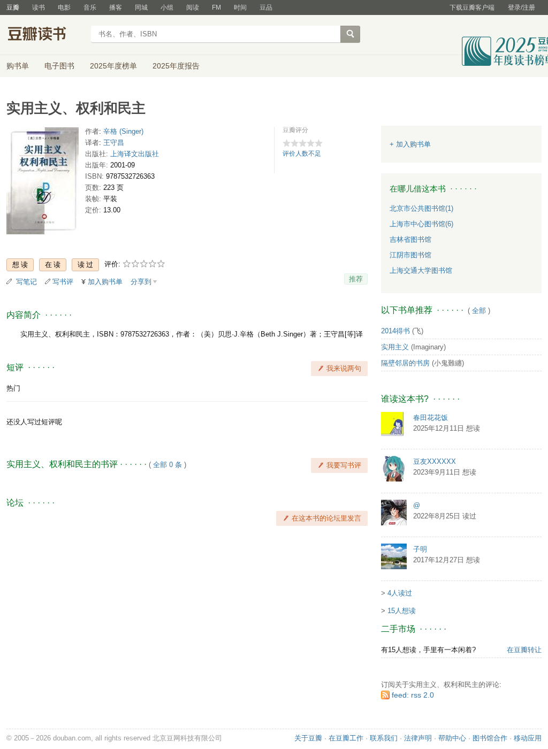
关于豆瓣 (308, 738)
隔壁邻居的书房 (405, 363)
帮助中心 (452, 738)
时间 (240, 7)
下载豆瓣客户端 (472, 7)
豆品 (266, 7)
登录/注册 (521, 7)
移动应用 (528, 738)
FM (216, 7)
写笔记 (26, 282)
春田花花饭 (430, 418)
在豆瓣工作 (346, 738)
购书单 (17, 66)
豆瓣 (12, 7)
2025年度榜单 (113, 66)
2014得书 (395, 331)
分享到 (141, 282)
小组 (167, 7)
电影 (64, 7)
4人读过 (399, 593)
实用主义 (395, 347)
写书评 (62, 282)
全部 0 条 (167, 465)
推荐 (356, 279)
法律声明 (418, 738)
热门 (13, 388)
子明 (420, 549)
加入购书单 (105, 282)
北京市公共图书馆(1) (421, 208)
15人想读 (401, 611)
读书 (38, 7)
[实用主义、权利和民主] (42, 183)
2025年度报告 (176, 66)
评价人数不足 (302, 153)
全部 (479, 311)
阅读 (192, 7)
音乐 (89, 7)
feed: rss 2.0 (413, 695)
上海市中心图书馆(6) (421, 224)
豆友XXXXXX (434, 461)
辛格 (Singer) (123, 131)
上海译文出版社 (134, 154)
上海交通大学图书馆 (421, 270)
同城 (141, 7)
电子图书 (59, 66)
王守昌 (113, 143)
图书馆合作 (490, 738)
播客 (115, 7)
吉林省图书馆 (410, 239)
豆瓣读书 (45, 35)
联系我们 (384, 738)
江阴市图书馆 (410, 255)
